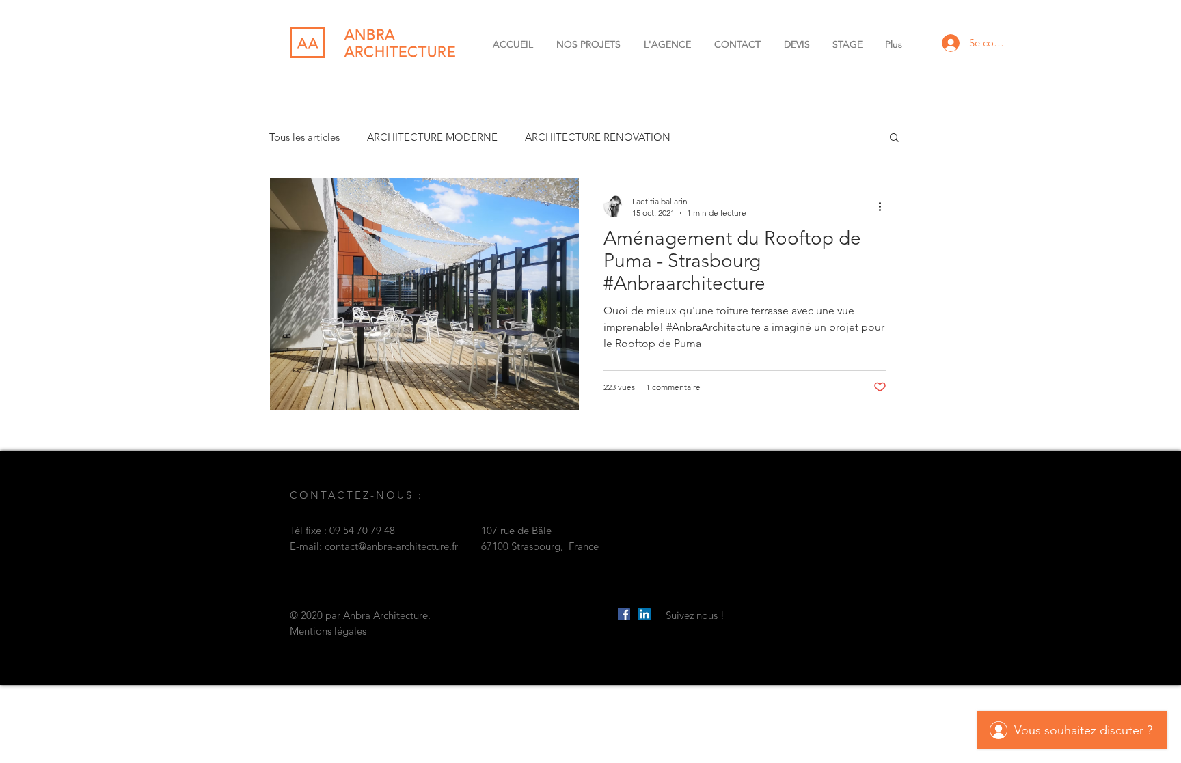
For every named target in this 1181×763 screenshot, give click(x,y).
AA (308, 43)
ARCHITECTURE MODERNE (432, 136)
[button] (894, 138)
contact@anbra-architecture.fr (391, 546)
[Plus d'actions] (884, 206)
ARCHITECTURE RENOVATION (597, 136)
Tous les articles (304, 136)
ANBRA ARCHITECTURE (400, 43)
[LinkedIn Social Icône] (644, 614)
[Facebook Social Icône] (624, 614)
